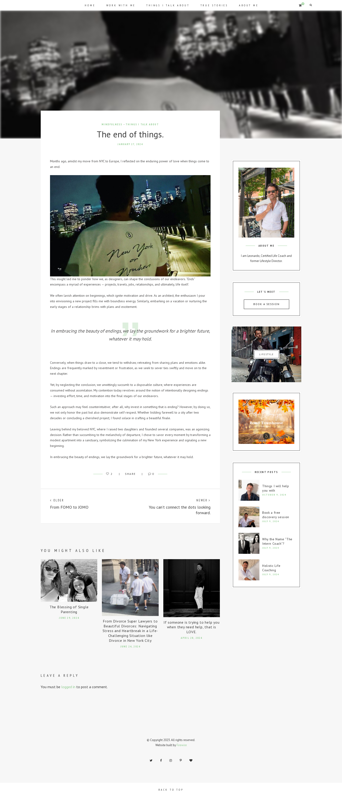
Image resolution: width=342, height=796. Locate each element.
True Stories (214, 5)
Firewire (182, 745)
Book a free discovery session (275, 514)
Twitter (151, 760)
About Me (248, 5)
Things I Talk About (167, 5)
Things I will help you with (275, 488)
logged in (68, 686)
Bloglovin (190, 760)
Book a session (266, 304)
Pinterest (181, 760)
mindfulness (112, 124)
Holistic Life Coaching (271, 568)
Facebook (161, 760)
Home (90, 5)
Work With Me (121, 5)
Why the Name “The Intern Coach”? (277, 541)
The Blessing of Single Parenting (69, 609)
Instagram (170, 760)
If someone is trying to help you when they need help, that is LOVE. (192, 627)
